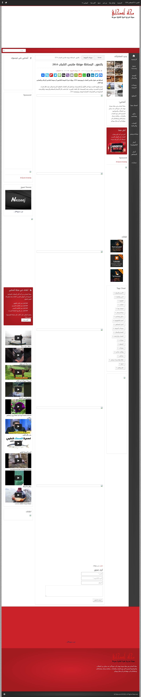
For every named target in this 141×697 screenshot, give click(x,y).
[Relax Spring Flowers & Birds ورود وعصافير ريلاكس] (18, 406)
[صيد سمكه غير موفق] (18, 355)
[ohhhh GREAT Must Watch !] (18, 495)
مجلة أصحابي (96, 71)
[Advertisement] (42, 28)
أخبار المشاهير (119, 324)
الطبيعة (121, 301)
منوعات (121, 348)
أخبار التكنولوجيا (119, 320)
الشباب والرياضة (118, 336)
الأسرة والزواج (119, 293)
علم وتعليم (120, 368)
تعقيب (101, 566)
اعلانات (121, 305)
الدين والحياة (119, 297)
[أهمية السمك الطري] (18, 443)
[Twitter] (6, 2)
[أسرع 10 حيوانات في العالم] (18, 372)
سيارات (121, 340)
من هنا (25, 320)
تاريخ (122, 364)
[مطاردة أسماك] (18, 478)
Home (99, 57)
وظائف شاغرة (119, 352)
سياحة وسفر (119, 312)
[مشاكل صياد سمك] (18, 338)
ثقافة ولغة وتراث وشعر (117, 360)
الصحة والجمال (119, 332)
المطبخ (121, 344)
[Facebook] (2, 2)
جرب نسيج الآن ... (70, 642)
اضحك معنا (120, 308)
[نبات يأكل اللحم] (18, 426)
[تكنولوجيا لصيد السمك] (18, 389)
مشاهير (121, 356)
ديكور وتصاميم (119, 316)
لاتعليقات (58, 71)
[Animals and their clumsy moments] (18, 460)
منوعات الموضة (88, 57)
